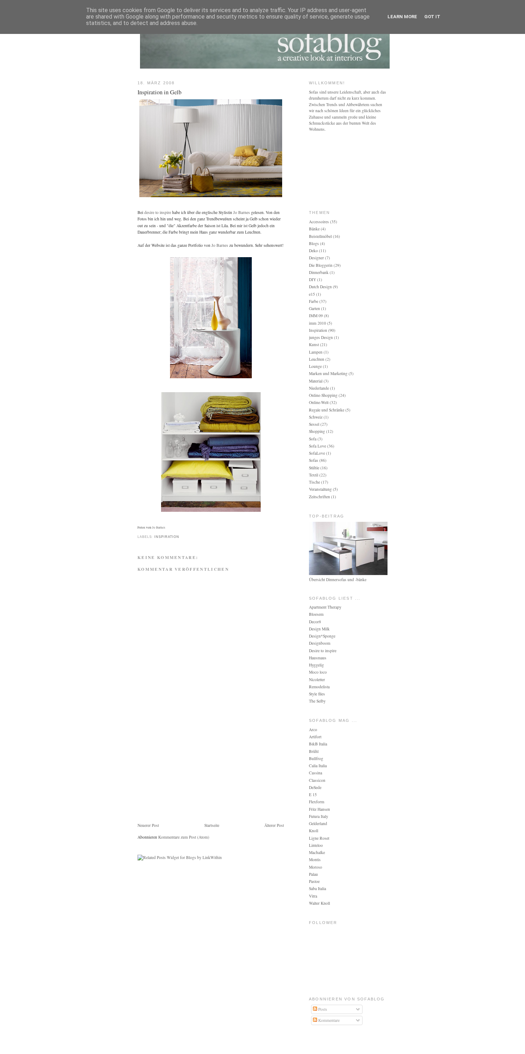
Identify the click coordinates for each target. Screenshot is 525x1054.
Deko (313, 250)
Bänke (314, 228)
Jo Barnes (241, 212)
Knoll (313, 830)
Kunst (314, 344)
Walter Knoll (319, 903)
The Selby (317, 701)
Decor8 (315, 621)
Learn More (402, 16)
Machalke (317, 852)
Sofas (313, 460)
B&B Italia (318, 743)
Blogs (314, 243)
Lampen (315, 352)
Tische (314, 482)
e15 (312, 294)
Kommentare (328, 1020)
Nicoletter (317, 679)
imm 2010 (317, 323)
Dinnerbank (319, 272)
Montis (315, 859)
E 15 (313, 794)
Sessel (314, 424)
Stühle (314, 467)
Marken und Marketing (328, 373)
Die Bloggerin (320, 265)
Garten (314, 308)
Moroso (315, 867)
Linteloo (316, 845)
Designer (316, 257)
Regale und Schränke (326, 410)
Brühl (314, 751)
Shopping (317, 431)
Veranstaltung (320, 489)
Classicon (317, 780)
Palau (313, 874)
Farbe (313, 301)
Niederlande (319, 388)
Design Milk (319, 628)
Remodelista (319, 686)
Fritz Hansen (319, 809)
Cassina (315, 772)
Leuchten (316, 359)
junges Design (321, 337)
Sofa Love (317, 446)
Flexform (316, 801)
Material (315, 381)
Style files (317, 693)
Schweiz (315, 417)
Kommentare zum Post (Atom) (183, 837)
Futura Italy (318, 816)
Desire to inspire (322, 650)
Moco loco (318, 672)
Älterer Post (274, 825)
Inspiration (166, 537)
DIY (312, 279)
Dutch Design (320, 286)
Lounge (315, 366)
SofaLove (317, 453)
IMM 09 (316, 315)
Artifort (315, 736)
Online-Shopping (323, 395)
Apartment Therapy (325, 607)
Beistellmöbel (320, 236)
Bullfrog (316, 758)
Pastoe (314, 881)
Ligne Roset (319, 838)
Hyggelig (316, 665)
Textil (313, 475)
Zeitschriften (319, 496)
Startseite (211, 825)
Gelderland (318, 823)
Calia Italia (318, 765)
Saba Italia (317, 888)
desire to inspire (157, 212)
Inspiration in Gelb (159, 92)
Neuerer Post (148, 825)
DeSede (315, 787)
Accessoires (319, 221)
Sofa (312, 438)
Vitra (313, 896)
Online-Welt (319, 402)
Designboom (319, 643)
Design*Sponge (322, 636)
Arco (313, 729)
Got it (432, 16)
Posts (322, 1009)
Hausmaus (317, 657)
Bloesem (316, 614)
